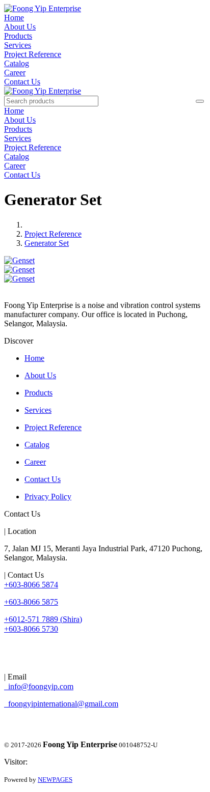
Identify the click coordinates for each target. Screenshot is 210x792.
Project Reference (32, 54)
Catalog (16, 63)
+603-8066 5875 (31, 602)
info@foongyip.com (38, 686)
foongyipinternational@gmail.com (61, 703)
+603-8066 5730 (31, 629)
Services (17, 45)
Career (14, 72)
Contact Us (22, 81)
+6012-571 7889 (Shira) (43, 619)
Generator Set (46, 243)
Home (14, 17)
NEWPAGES (55, 779)
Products (18, 36)
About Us (20, 26)
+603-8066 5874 (31, 584)
